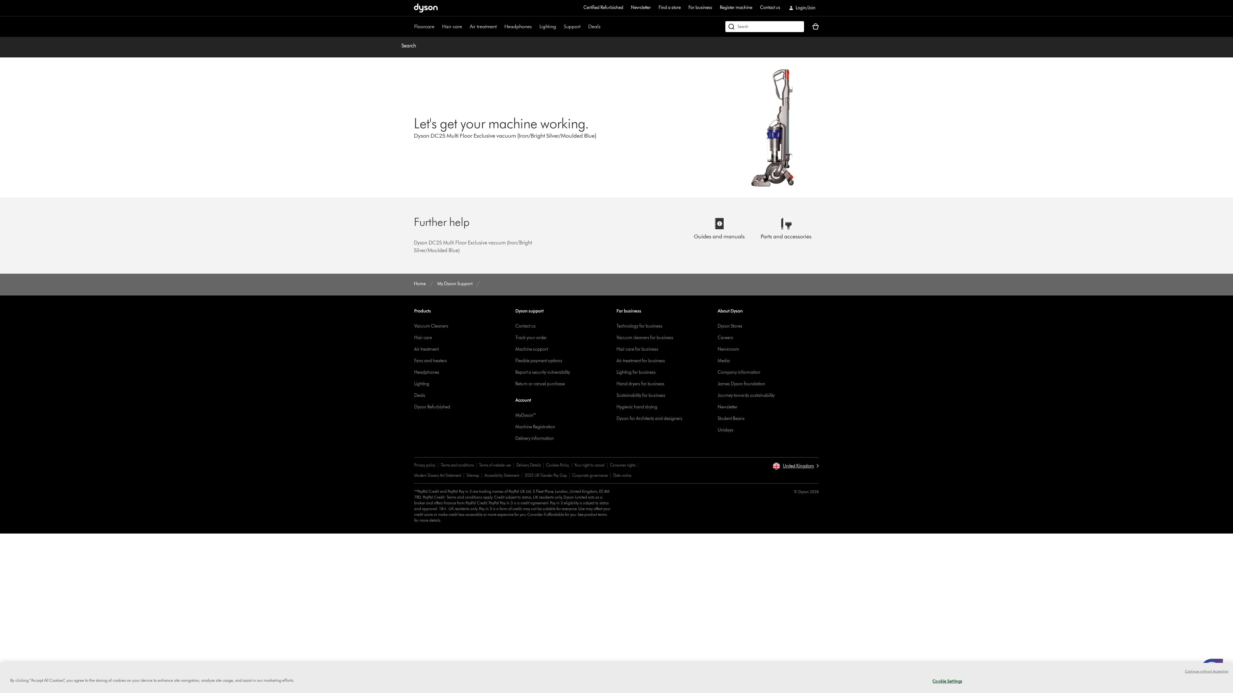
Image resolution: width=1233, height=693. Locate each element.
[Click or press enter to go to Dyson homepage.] (426, 8)
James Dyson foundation (741, 384)
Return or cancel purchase (540, 384)
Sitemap (473, 475)
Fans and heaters (430, 361)
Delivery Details (528, 465)
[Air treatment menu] (500, 26)
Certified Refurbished (603, 7)
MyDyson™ (525, 415)
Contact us (770, 7)
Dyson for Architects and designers (649, 418)
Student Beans (731, 418)
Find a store (670, 7)
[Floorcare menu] (437, 26)
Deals (594, 26)
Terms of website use (495, 465)
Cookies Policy (557, 465)
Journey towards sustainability (746, 395)
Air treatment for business (640, 361)
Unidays (725, 430)
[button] (796, 466)
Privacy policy (424, 465)
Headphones (518, 26)
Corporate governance (590, 475)
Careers (725, 337)
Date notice (622, 475)
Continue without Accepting (1206, 671)
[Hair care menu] (465, 26)
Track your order (531, 337)
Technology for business (639, 326)
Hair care (452, 26)
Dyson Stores (730, 326)
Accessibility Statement (502, 475)
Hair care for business (637, 349)
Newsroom (728, 349)
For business (700, 7)
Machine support (531, 349)
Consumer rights (622, 465)
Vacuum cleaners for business (644, 337)
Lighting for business (636, 372)
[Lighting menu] (559, 26)
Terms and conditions (457, 465)
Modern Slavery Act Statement (437, 475)
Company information (739, 372)
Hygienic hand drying (636, 407)
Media (724, 361)
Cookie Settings (947, 681)
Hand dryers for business (640, 384)
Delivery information (534, 438)
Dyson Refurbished (432, 407)
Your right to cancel (589, 465)
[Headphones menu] (535, 26)
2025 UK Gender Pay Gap (546, 475)
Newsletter (641, 7)
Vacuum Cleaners (431, 326)
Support (572, 26)
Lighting (547, 26)
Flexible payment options (538, 361)
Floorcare (424, 26)
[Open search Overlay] (764, 26)
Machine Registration (535, 427)
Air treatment (483, 26)
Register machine (736, 7)
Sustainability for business (640, 395)
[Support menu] (584, 26)
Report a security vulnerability (542, 372)
